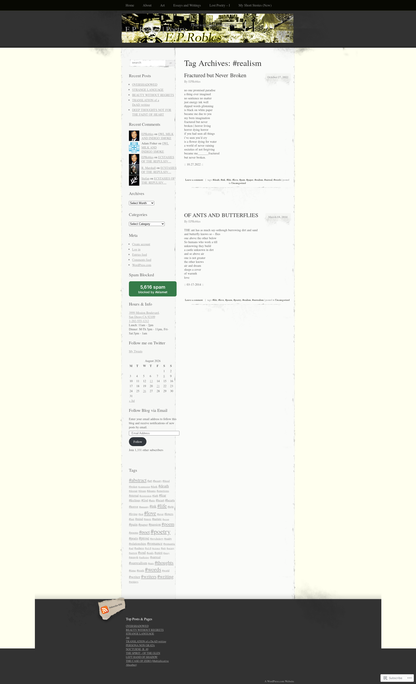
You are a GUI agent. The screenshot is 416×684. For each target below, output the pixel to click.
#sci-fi (148, 548)
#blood (166, 481)
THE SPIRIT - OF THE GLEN (143, 653)
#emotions (163, 491)
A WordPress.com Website (279, 681)
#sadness (139, 548)
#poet (144, 532)
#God (144, 500)
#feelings (134, 500)
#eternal (134, 495)
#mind (139, 519)
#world (165, 570)
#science (156, 548)
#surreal (268, 179)
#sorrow (133, 553)
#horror (133, 506)
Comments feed (141, 260)
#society (170, 548)
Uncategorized (238, 183)
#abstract (137, 480)
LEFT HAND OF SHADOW (142, 657)
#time (132, 570)
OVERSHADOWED (144, 84)
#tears (151, 563)
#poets (133, 538)
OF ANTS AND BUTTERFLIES (221, 215)
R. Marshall (148, 168)
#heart (160, 500)
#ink (223, 179)
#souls (150, 553)
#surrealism (258, 299)
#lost (140, 514)
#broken (133, 486)
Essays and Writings (187, 5)
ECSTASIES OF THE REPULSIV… (157, 159)
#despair (133, 491)
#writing (165, 576)
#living (133, 514)
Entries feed (139, 254)
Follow (137, 442)
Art (162, 5)
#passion (155, 524)
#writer (134, 576)
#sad (131, 548)
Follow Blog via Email (148, 410)
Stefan (145, 178)
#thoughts (164, 562)
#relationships (137, 544)
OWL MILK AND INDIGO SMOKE (157, 136)
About (147, 5)
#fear (162, 495)
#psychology (156, 538)
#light (171, 506)
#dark (154, 486)
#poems (133, 532)
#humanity (144, 506)
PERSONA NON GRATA (140, 645)
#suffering (144, 557)
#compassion (144, 486)
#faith (155, 495)
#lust (131, 519)
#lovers (168, 514)
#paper (249, 179)
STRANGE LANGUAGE (148, 90)
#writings (133, 581)
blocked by (157, 290)
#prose (144, 538)
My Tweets (135, 351)
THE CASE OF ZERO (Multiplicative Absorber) (147, 663)
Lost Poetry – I (220, 5)
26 (144, 391)
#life (229, 179)
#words (277, 179)
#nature (157, 519)
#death (216, 179)
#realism (259, 179)
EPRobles (194, 81)
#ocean (165, 519)
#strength (133, 557)
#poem (228, 299)
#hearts (170, 500)
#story (166, 553)
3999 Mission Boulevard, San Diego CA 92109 (144, 315)
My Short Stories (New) (255, 5)
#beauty (157, 481)
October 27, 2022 (277, 77)
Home (130, 5)
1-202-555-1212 (139, 321)
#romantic (169, 544)
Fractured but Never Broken (215, 75)
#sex (163, 548)
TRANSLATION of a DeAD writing (146, 641)
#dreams (151, 491)
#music (147, 519)
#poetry (237, 299)
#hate (152, 500)
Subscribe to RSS (111, 610)
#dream (142, 491)
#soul (142, 552)
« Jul (132, 401)
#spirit (158, 553)
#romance (154, 543)
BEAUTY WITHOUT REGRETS (153, 95)
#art (149, 481)
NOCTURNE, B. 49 (137, 649)
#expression (145, 495)
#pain (242, 179)
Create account (141, 244)
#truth (140, 570)
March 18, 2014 (278, 217)
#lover (160, 514)
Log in (136, 249)
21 (158, 386)
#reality (168, 538)
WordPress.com (141, 265)
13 (151, 381)
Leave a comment (194, 179)
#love (235, 179)
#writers (148, 576)
